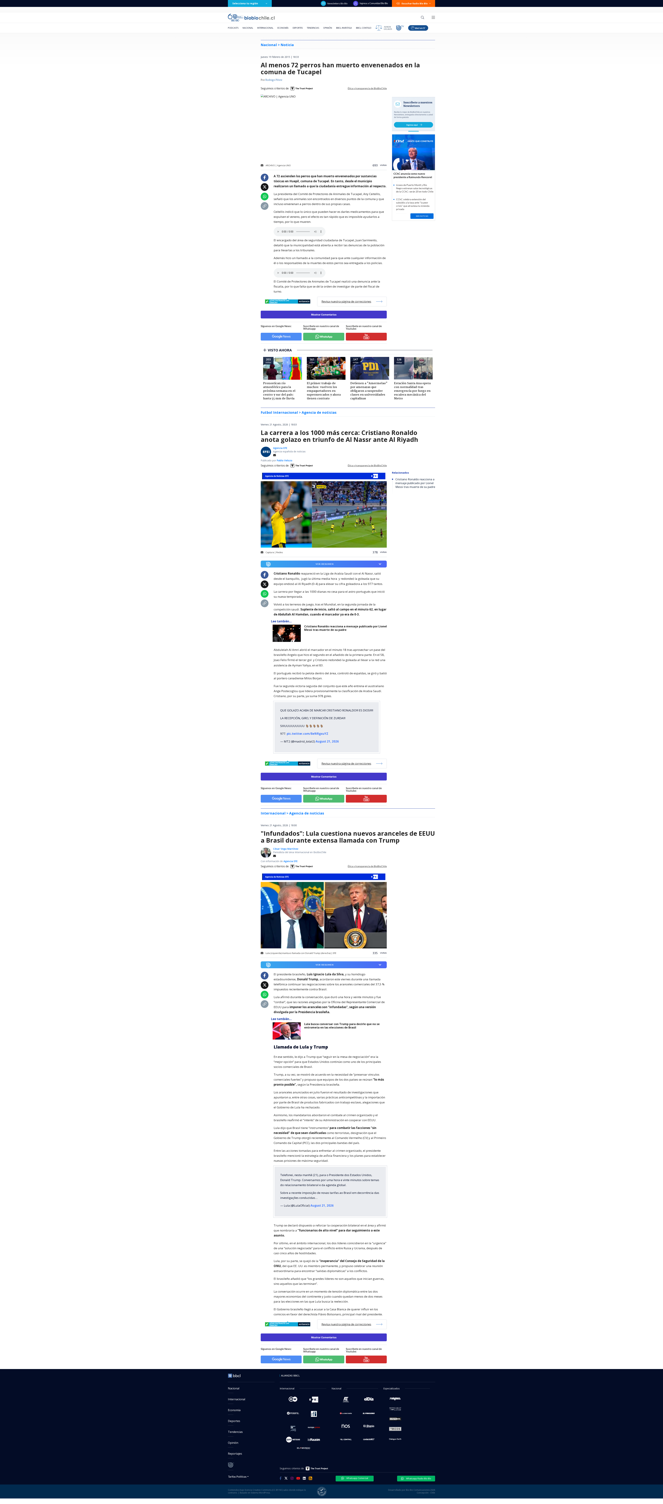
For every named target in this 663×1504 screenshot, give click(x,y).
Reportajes (235, 1454)
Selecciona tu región (245, 3)
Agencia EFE (280, 448)
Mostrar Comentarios (324, 314)
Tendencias (313, 27)
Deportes (298, 27)
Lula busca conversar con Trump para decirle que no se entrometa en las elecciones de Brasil (342, 1025)
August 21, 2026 (327, 741)
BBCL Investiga (344, 27)
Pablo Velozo (284, 460)
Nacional (248, 27)
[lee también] (287, 633)
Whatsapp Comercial (357, 1478)
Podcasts (233, 27)
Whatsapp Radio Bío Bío (418, 1478)
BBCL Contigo (363, 27)
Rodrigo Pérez (273, 80)
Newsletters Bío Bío (337, 3)
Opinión (327, 27)
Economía (283, 27)
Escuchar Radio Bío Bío (415, 3)
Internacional (265, 27)
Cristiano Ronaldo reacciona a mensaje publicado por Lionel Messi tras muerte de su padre (345, 628)
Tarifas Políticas (237, 1476)
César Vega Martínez (285, 848)
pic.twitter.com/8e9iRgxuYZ (307, 734)
